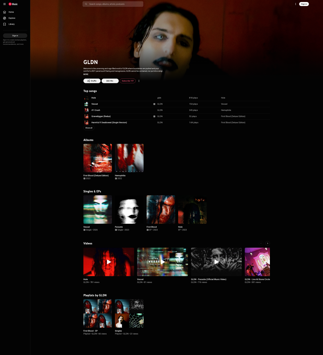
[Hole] (192, 209)
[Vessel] (97, 209)
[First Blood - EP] (97, 313)
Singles (118, 331)
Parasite (119, 227)
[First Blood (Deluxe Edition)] (97, 158)
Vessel (94, 104)
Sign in (304, 4)
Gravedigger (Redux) (101, 116)
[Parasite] (129, 209)
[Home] (13, 4)
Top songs (90, 91)
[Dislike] (260, 98)
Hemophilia (226, 110)
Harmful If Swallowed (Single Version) (109, 122)
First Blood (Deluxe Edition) (233, 116)
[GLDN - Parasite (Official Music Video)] (216, 262)
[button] (85, 74)
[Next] (267, 243)
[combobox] (116, 4)
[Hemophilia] (129, 158)
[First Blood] (161, 209)
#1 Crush (95, 110)
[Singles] (129, 313)
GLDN (160, 104)
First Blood (152, 227)
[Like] (255, 98)
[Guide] (4, 4)
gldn (159, 98)
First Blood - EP (90, 331)
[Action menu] (139, 81)
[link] (15, 12)
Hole (93, 98)
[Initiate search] (86, 4)
